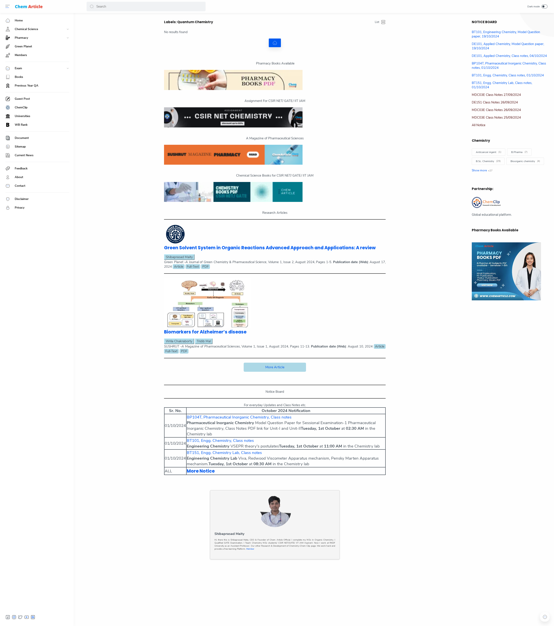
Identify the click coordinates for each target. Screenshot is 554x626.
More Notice (201, 471)
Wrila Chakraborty (179, 341)
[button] (92, 6)
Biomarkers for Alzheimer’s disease (205, 332)
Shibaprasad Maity (179, 257)
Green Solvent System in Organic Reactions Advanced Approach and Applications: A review (270, 248)
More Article (274, 367)
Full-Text (193, 266)
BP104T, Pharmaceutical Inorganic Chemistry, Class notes (239, 417)
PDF (205, 266)
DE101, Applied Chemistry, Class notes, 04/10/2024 (509, 56)
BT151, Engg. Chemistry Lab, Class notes (224, 452)
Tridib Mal (204, 341)
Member (250, 548)
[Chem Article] (29, 6)
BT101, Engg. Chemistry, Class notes (220, 440)
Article (178, 266)
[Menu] (7, 6)
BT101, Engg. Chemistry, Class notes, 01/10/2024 (508, 75)
